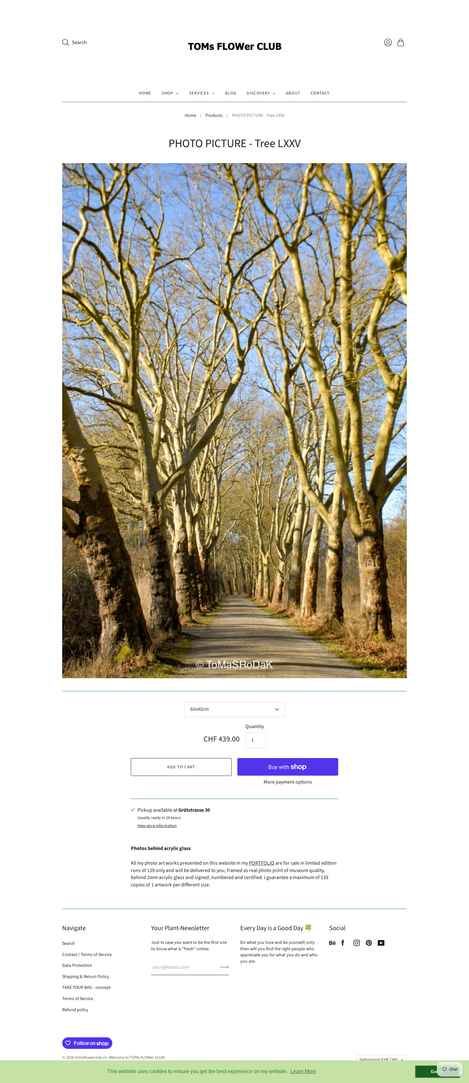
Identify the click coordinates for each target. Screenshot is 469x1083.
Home (190, 116)
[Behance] (332, 944)
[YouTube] (381, 944)
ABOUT (293, 93)
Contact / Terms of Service (87, 954)
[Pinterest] (369, 944)
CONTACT (320, 93)
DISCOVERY (258, 93)
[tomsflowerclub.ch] (234, 42)
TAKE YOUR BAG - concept (86, 987)
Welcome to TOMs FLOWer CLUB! (137, 1057)
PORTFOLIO (261, 863)
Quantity (254, 726)
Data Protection (77, 965)
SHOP (167, 93)
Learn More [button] (303, 1071)
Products (214, 116)
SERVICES (199, 93)
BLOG (230, 93)
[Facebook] (342, 944)
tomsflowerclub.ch (91, 1057)
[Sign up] (224, 967)
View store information (157, 826)
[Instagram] (357, 944)
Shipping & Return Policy (85, 977)
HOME (145, 93)
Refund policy (75, 1010)
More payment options (288, 782)
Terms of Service (77, 999)
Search (68, 943)
